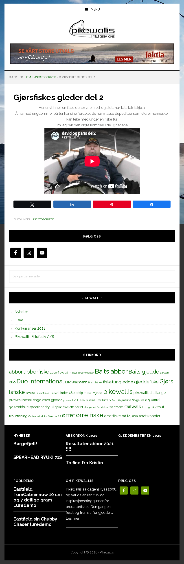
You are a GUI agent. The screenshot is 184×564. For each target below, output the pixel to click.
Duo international (40, 381)
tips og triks (149, 407)
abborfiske (36, 372)
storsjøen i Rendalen (96, 407)
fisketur (110, 381)
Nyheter (21, 312)
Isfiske (17, 392)
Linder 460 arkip (71, 393)
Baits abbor (111, 371)
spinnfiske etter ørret (69, 407)
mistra (88, 393)
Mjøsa (97, 393)
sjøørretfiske (18, 407)
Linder (54, 393)
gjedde (125, 382)
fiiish (91, 382)
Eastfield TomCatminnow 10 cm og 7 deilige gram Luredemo (37, 497)
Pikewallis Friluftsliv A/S (34, 337)
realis (143, 400)
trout (160, 407)
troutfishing (18, 416)
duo (12, 382)
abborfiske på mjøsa (63, 372)
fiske (98, 382)
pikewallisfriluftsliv (74, 400)
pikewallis (118, 391)
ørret (68, 415)
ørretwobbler (149, 416)
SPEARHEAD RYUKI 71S (37, 457)
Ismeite (30, 393)
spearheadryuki (41, 407)
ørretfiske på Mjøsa (121, 416)
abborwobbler (86, 372)
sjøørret (154, 400)
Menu (95, 9)
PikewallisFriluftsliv (92, 30)
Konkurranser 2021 (30, 328)
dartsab (164, 372)
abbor (16, 372)
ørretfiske (89, 415)
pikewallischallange (150, 393)
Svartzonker (116, 407)
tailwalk (133, 406)
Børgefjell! (25, 443)
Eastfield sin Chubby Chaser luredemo (35, 521)
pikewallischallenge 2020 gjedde (35, 400)
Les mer (72, 518)
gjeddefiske (146, 382)
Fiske (19, 320)
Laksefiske (42, 393)
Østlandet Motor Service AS (44, 416)
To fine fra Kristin (84, 462)
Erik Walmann (76, 382)
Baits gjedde (144, 372)
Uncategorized (43, 219)
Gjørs (166, 381)
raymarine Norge (129, 400)
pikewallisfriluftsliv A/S (101, 400)
